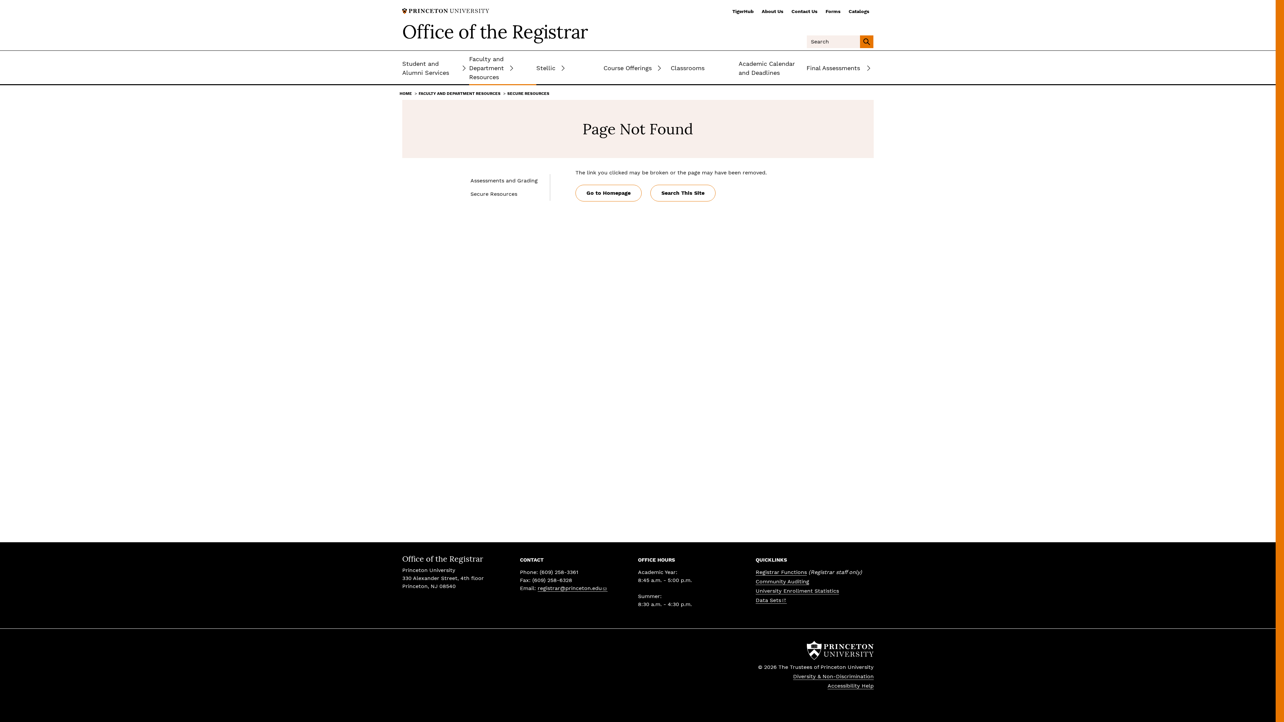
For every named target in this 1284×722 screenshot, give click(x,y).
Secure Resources (528, 93)
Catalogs (859, 11)
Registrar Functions (781, 572)
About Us (772, 11)
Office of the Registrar (495, 31)
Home (406, 93)
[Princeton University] (445, 10)
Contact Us (804, 11)
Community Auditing (782, 581)
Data (768, 600)
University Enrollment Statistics (797, 591)
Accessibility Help (851, 686)
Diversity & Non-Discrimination (833, 676)
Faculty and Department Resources (460, 93)
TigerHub (743, 11)
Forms (833, 11)
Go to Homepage (608, 193)
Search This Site (683, 193)
